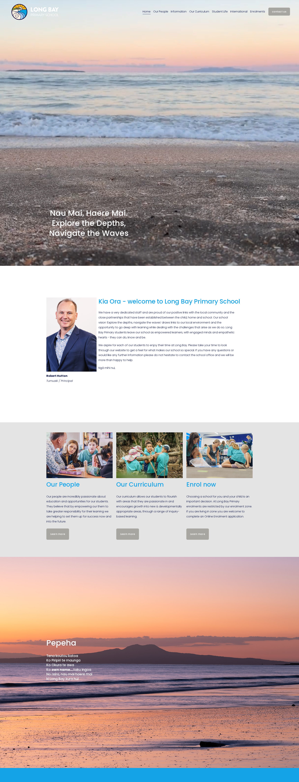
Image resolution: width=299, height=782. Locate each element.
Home (147, 12)
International (238, 12)
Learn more (57, 534)
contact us (279, 11)
